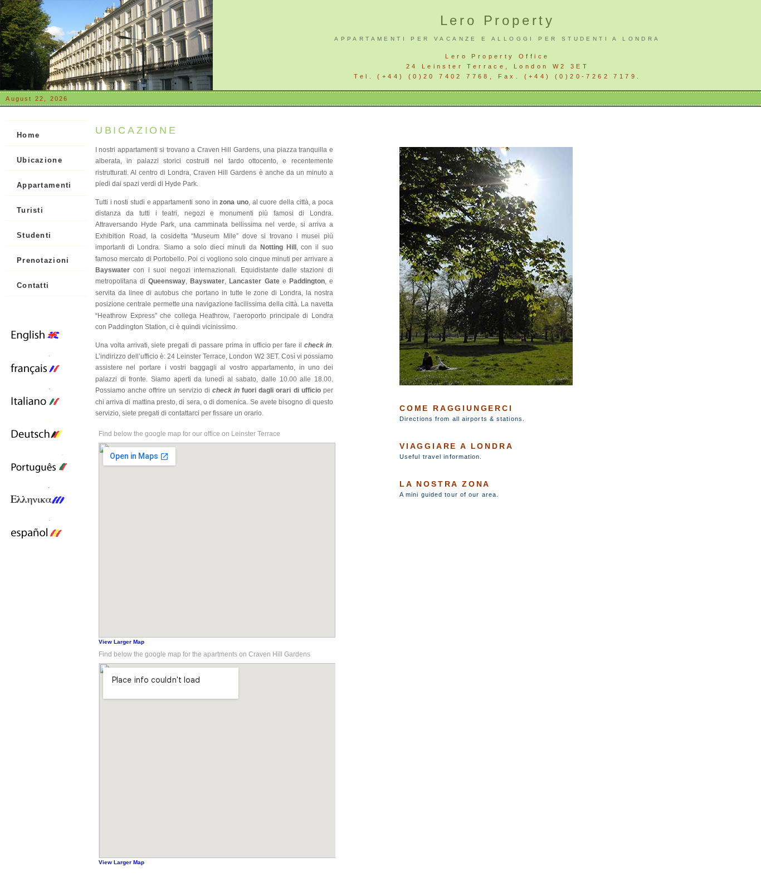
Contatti (33, 285)
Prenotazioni (43, 260)
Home (28, 135)
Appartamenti (44, 185)
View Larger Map (121, 642)
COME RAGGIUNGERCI (456, 408)
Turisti (30, 210)
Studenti (34, 235)
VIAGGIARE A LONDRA (456, 446)
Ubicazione (39, 160)
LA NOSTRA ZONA (444, 483)
